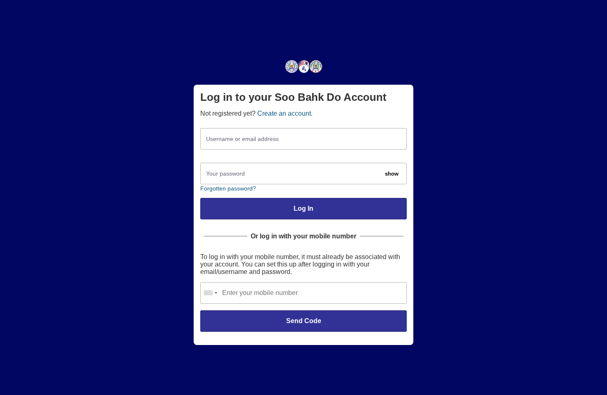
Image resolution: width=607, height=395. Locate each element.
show (391, 174)
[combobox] (210, 293)
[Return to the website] (303, 72)
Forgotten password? (228, 188)
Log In (303, 208)
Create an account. (285, 113)
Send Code (303, 320)
